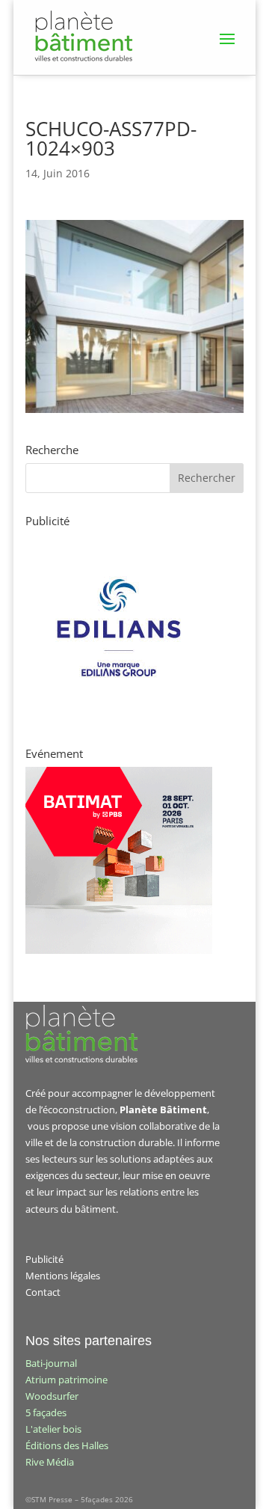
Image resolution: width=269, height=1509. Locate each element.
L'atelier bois (53, 1429)
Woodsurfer (51, 1396)
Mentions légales (62, 1275)
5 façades (46, 1412)
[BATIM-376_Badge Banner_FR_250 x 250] (118, 950)
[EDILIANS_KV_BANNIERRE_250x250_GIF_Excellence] (118, 717)
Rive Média (49, 1462)
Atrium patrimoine (66, 1379)
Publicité (44, 1259)
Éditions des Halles (66, 1445)
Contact (43, 1292)
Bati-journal (51, 1363)
